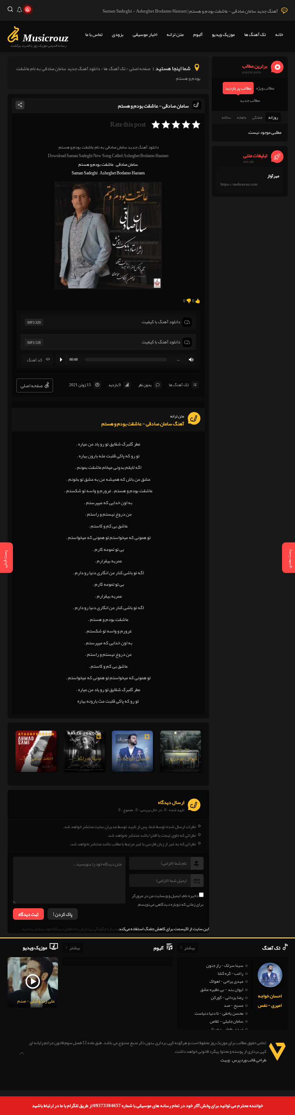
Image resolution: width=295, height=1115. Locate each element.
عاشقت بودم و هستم (96, 164)
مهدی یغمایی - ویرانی (225, 1029)
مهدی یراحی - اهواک (226, 981)
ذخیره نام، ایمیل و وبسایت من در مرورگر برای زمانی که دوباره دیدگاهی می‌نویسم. (168, 900)
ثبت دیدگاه (28, 914)
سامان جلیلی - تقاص (226, 1021)
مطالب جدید (250, 100)
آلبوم (198, 34)
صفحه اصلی (139, 68)
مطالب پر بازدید (238, 88)
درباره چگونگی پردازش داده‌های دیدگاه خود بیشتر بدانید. (69, 928)
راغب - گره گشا (230, 973)
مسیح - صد (233, 1005)
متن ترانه (175, 34)
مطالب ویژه (265, 88)
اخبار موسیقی (145, 34)
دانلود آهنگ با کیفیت (161, 321)
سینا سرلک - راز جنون (224, 965)
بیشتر (189, 947)
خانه (279, 34)
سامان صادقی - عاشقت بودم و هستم (153, 106)
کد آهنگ (34, 360)
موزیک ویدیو (223, 34)
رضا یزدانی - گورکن (227, 997)
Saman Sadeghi (84, 173)
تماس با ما (94, 34)
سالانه (226, 117)
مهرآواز (273, 176)
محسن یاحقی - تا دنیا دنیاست (219, 1013)
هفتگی (257, 117)
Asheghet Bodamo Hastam (122, 173)
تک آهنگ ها (255, 34)
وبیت (225, 1060)
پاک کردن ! (62, 914)
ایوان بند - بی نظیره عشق (221, 989)
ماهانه (241, 117)
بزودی (117, 34)
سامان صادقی (127, 164)
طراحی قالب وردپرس (249, 1060)
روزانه (273, 117)
